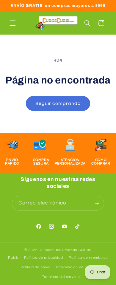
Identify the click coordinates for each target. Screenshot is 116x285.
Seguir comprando (58, 103)
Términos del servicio (61, 276)
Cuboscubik (50, 250)
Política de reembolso (88, 257)
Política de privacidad (43, 257)
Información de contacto (78, 267)
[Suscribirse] (97, 203)
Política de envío (36, 267)
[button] (12, 23)
